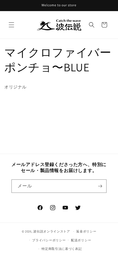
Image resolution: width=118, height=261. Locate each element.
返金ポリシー (86, 231)
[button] (11, 25)
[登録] (100, 186)
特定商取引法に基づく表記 (62, 249)
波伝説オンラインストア (51, 231)
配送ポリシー (81, 240)
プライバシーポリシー (49, 240)
